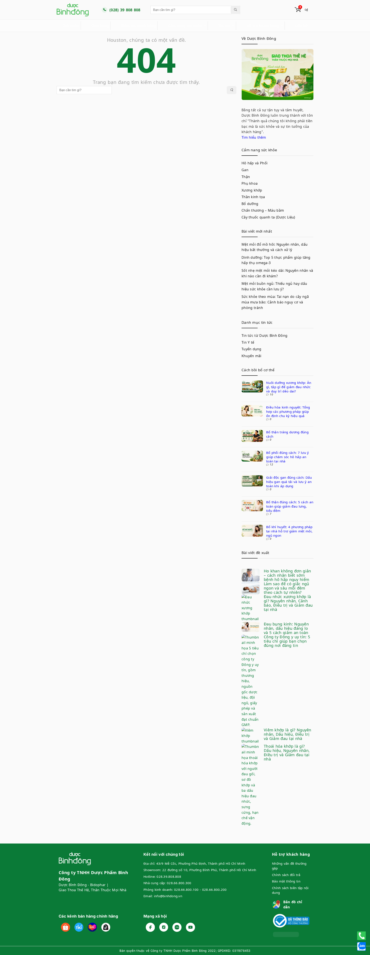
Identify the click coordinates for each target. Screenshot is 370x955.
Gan (245, 170)
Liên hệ (301, 25)
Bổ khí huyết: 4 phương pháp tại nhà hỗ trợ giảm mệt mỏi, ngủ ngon (289, 531)
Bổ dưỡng (250, 203)
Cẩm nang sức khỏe (185, 25)
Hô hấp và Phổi (254, 163)
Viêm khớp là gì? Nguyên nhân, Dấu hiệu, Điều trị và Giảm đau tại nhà (287, 734)
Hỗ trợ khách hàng (263, 25)
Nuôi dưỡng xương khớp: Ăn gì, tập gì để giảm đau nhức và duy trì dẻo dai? (288, 386)
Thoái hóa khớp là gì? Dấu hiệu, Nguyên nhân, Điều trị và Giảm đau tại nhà (287, 753)
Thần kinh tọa (253, 197)
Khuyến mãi (251, 355)
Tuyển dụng (251, 349)
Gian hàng (100, 25)
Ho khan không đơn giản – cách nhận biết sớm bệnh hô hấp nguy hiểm (287, 575)
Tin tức (224, 25)
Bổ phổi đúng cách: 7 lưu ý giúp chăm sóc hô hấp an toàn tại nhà (287, 456)
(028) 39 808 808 (124, 10)
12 (271, 464)
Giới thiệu (71, 25)
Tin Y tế (248, 342)
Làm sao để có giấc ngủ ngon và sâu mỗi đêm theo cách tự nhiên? (286, 588)
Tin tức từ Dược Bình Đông (264, 335)
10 (271, 394)
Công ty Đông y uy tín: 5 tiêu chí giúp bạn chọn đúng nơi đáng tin (287, 641)
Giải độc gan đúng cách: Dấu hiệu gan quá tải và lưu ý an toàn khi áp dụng (289, 481)
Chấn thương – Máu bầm (263, 210)
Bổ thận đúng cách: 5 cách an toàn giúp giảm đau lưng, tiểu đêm (289, 506)
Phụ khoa (250, 183)
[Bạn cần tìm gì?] (235, 10)
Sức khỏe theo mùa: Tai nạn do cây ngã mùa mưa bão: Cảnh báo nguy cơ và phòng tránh (275, 302)
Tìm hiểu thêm (254, 137)
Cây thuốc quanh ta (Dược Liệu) (268, 217)
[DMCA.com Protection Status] (286, 934)
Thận (246, 176)
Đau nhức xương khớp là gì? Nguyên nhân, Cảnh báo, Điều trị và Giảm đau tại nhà (288, 603)
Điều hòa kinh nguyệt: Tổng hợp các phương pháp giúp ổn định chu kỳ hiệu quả (288, 411)
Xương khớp (252, 190)
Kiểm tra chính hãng (138, 25)
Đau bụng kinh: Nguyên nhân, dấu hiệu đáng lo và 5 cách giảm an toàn (286, 628)
